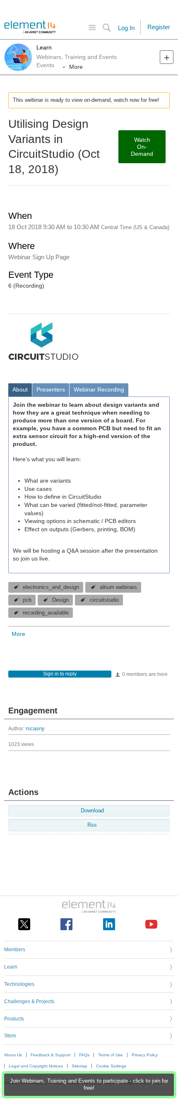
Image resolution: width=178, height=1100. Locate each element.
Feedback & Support (50, 1055)
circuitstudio (104, 600)
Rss (92, 825)
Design (60, 600)
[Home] (30, 27)
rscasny (35, 729)
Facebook (66, 924)
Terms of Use (110, 1055)
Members (14, 949)
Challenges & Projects (29, 1001)
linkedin (109, 924)
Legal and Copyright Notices (36, 1066)
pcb (27, 600)
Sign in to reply (60, 674)
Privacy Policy (145, 1055)
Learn (44, 47)
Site (92, 28)
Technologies (19, 984)
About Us (13, 1055)
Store (10, 1035)
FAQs (84, 1055)
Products (14, 1018)
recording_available (46, 613)
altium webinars (118, 587)
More (76, 66)
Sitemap (79, 1066)
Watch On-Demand (142, 146)
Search (106, 28)
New (166, 57)
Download (92, 811)
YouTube (151, 924)
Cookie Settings (111, 1066)
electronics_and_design (51, 587)
